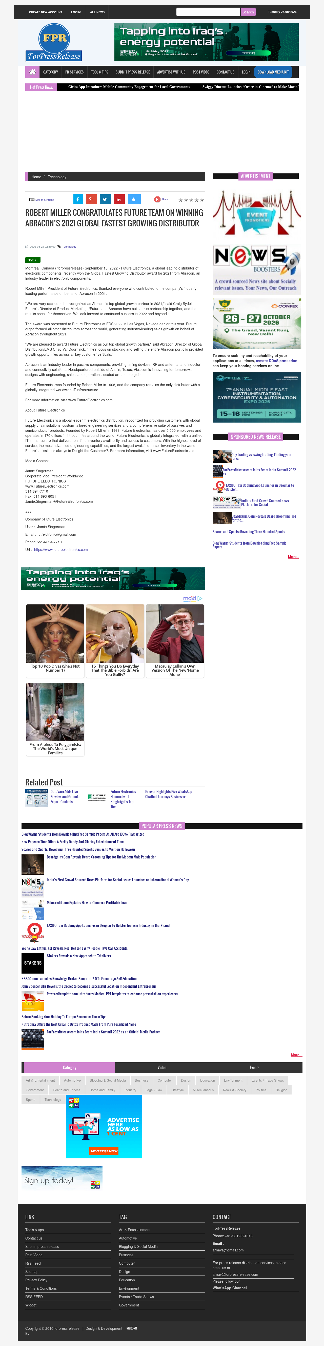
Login (246, 72)
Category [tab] (69, 1067)
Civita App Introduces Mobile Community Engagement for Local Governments (91, 87)
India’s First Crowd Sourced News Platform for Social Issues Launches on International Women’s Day (118, 879)
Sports (30, 1099)
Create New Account (45, 12)
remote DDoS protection (276, 360)
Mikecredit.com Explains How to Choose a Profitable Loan (87, 902)
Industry (130, 1089)
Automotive (72, 1080)
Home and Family (102, 1089)
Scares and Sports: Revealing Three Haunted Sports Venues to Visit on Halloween (78, 849)
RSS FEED (34, 1296)
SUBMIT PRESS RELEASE (133, 72)
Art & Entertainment (40, 1080)
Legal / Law (154, 1089)
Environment (233, 1080)
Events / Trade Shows (268, 1080)
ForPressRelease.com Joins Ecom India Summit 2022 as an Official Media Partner (103, 1031)
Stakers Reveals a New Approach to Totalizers (79, 955)
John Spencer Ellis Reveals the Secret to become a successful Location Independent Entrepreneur (89, 986)
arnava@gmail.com (228, 1249)
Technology (57, 176)
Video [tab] (162, 1067)
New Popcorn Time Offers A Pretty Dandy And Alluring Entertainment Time (73, 841)
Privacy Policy (36, 1279)
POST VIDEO (201, 72)
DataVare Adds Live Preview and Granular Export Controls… (66, 796)
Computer (165, 1080)
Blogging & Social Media (108, 1080)
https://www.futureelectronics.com (61, 549)
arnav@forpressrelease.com (235, 1274)
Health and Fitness (66, 1089)
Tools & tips (34, 1229)
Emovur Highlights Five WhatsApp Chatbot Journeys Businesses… (168, 794)
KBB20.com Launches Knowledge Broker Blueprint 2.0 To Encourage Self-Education (79, 978)
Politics (261, 1089)
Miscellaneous (203, 1089)
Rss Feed (33, 1263)
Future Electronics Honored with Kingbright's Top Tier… (123, 799)
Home (36, 176)
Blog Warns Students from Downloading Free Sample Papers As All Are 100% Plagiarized (83, 834)
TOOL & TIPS (99, 72)
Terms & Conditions (41, 1288)
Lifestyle (177, 1089)
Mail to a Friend (44, 200)
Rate (165, 199)
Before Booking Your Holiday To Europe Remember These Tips (64, 1016)
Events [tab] (254, 1067)
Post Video (34, 1254)
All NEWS (97, 12)
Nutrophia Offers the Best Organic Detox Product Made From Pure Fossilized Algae (79, 1024)
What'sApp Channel (230, 1287)
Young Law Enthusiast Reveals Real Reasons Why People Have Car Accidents (75, 948)
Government (35, 1089)
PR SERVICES (74, 72)
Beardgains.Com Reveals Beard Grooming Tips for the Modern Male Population (101, 856)
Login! (76, 12)
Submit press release (42, 1246)
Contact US (226, 72)
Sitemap (31, 1271)
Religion (281, 1089)
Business (142, 1080)
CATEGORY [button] (50, 72)
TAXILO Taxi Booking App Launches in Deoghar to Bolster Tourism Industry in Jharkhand (108, 925)
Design (186, 1080)
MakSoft (132, 1328)
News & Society (235, 1089)
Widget (30, 1304)
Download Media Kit (273, 72)
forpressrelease (66, 1328)
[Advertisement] (162, 134)
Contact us (34, 1238)
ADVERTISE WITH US (171, 72)
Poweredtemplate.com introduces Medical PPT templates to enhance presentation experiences (112, 993)
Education (207, 1080)
